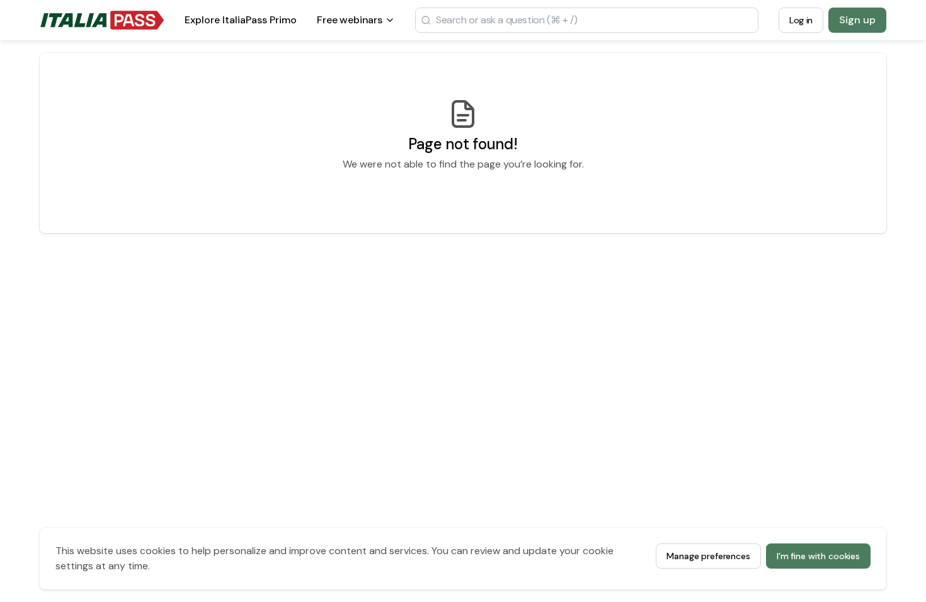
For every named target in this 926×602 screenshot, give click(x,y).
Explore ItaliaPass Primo (241, 23)
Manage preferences (708, 556)
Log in (801, 20)
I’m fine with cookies (818, 556)
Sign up (857, 19)
